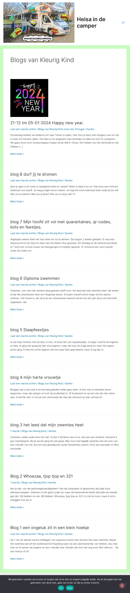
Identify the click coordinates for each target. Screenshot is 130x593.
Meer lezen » (17, 154)
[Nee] (125, 584)
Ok (61, 588)
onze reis (69, 129)
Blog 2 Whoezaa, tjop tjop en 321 (41, 476)
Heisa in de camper (91, 22)
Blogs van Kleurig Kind (50, 129)
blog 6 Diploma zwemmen (35, 278)
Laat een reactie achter (23, 129)
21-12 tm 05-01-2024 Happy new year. (47, 122)
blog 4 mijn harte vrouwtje (35, 377)
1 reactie (15, 431)
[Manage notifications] (122, 585)
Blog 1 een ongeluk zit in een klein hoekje (49, 527)
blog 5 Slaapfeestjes (29, 329)
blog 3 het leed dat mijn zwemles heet (47, 424)
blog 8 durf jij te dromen (33, 174)
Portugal (79, 129)
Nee (70, 588)
